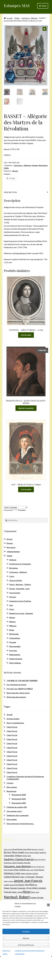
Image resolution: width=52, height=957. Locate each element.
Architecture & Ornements (20, 564)
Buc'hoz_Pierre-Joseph (14, 852)
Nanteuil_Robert (17, 897)
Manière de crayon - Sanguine (21, 613)
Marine (12, 617)
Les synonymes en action (16, 685)
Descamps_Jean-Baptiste (17, 866)
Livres (11, 609)
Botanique (13, 568)
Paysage (12, 642)
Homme (35, 165)
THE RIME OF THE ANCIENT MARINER (22, 680)
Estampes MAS (17, 5)
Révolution (43, 165)
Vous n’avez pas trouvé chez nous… (20, 824)
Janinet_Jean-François (28, 880)
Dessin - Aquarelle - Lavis (19, 589)
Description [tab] (10, 192)
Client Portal (12, 727)
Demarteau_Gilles (10, 863)
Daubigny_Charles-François (19, 859)
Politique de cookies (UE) (17, 807)
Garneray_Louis (12, 873)
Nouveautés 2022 (19, 803)
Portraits (13, 651)
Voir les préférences (26, 945)
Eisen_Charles (20, 869)
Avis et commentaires (15, 723)
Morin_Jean (35, 892)
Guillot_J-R (23, 877)
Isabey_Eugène (8, 881)
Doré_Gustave (9, 870)
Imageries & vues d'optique (20, 601)
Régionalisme (14, 655)
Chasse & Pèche (15, 580)
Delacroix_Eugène (39, 859)
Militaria (12, 626)
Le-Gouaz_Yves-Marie (24, 884)
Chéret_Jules (26, 856)
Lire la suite (26, 335)
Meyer (27, 891)
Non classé (11, 547)
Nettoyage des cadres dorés (18, 693)
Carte (11, 576)
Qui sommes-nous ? (14, 811)
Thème (17, 18)
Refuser (26, 938)
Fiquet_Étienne (39, 870)
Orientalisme (14, 638)
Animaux (12, 560)
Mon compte (12, 787)
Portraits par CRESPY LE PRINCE (20, 689)
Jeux (11, 605)
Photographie (14, 646)
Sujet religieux (15, 663)
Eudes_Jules (30, 870)
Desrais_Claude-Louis (37, 866)
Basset (15, 171)
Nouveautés (11, 791)
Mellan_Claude (17, 892)
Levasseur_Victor (24, 888)
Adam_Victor (8, 849)
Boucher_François (38, 849)
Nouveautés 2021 (19, 799)
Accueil (9, 18)
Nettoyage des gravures (16, 697)
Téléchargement (13, 551)
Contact (10, 783)
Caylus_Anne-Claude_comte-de (35, 852)
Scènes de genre (15, 659)
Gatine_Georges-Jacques (29, 873)
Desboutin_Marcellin (23, 863)
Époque (10, 543)
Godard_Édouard (11, 877)
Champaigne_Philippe (13, 855)
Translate (22, 510)
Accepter (26, 931)
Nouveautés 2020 (19, 795)
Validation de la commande (18, 815)
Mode (11, 630)
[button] (48, 905)
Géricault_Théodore (35, 877)
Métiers (12, 622)
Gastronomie (14, 593)
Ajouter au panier (26, 408)
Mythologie (14, 634)
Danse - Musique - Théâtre (20, 584)
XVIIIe (6, 168)
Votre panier (12, 819)
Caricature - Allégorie (29, 18)
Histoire (12, 597)
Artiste (10, 539)
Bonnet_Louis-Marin (24, 849)
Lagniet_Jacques (9, 885)
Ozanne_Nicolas (37, 897)
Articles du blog (13, 719)
